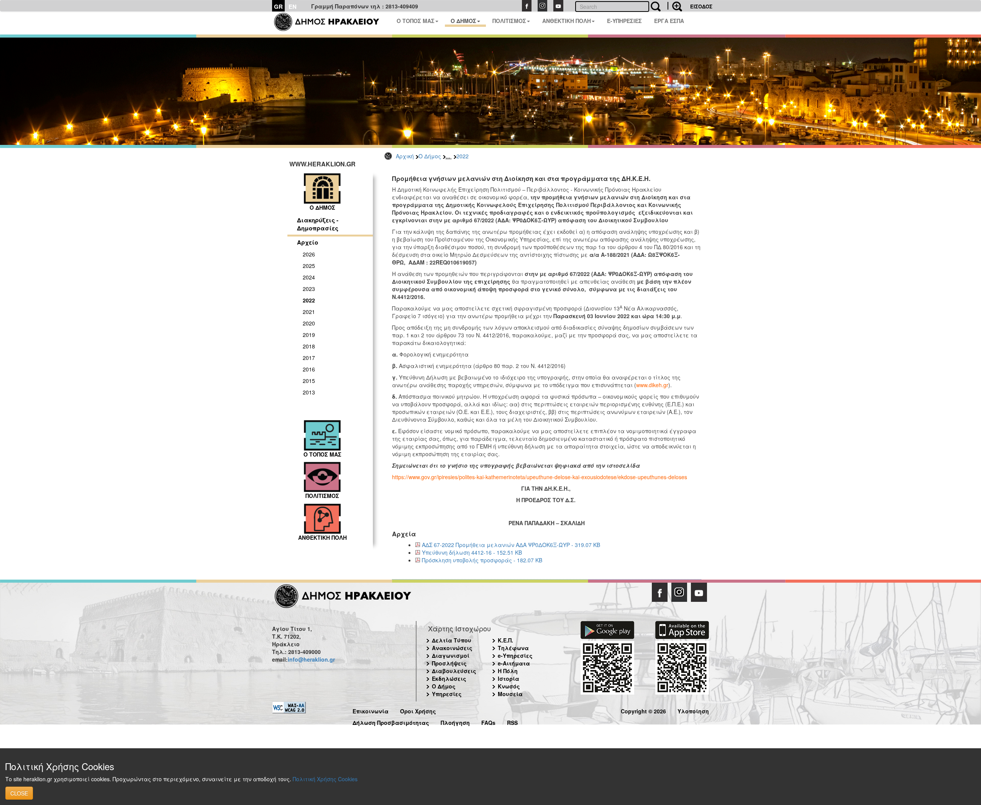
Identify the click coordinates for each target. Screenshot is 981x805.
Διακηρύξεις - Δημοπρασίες (317, 224)
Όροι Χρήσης (418, 710)
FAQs (488, 721)
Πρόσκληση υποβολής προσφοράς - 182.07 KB (482, 560)
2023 (309, 288)
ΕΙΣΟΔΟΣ (701, 6)
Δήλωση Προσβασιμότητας (391, 721)
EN (293, 6)
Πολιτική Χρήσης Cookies (325, 779)
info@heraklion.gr (311, 659)
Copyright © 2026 (643, 710)
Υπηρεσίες (447, 694)
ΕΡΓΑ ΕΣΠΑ (669, 21)
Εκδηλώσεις (449, 678)
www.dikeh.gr (652, 385)
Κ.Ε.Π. (505, 640)
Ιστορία (508, 678)
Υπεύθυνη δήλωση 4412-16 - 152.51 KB (472, 552)
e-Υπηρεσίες (515, 655)
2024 (309, 277)
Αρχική (405, 156)
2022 (462, 156)
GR (278, 6)
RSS (512, 721)
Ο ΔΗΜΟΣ (463, 21)
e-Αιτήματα (514, 663)
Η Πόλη (508, 671)
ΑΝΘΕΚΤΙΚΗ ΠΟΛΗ (566, 21)
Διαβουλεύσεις (454, 671)
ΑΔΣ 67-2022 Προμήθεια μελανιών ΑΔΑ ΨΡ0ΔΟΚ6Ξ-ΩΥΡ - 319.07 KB (511, 545)
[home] (331, 23)
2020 (309, 323)
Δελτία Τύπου (451, 640)
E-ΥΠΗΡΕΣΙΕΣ (624, 21)
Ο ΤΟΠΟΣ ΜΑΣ (416, 21)
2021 (309, 311)
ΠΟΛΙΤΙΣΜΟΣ (509, 21)
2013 (309, 392)
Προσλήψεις (449, 663)
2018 (309, 346)
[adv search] (675, 6)
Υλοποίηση (693, 710)
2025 (309, 265)
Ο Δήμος (429, 156)
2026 (309, 254)
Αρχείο (307, 242)
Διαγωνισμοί (450, 655)
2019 (309, 334)
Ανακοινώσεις (452, 648)
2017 (309, 357)
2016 (309, 369)
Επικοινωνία (371, 710)
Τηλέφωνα (513, 648)
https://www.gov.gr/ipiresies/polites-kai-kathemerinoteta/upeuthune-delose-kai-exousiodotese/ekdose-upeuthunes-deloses (539, 477)
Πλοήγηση (455, 721)
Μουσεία (510, 694)
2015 (309, 380)
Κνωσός (509, 686)
